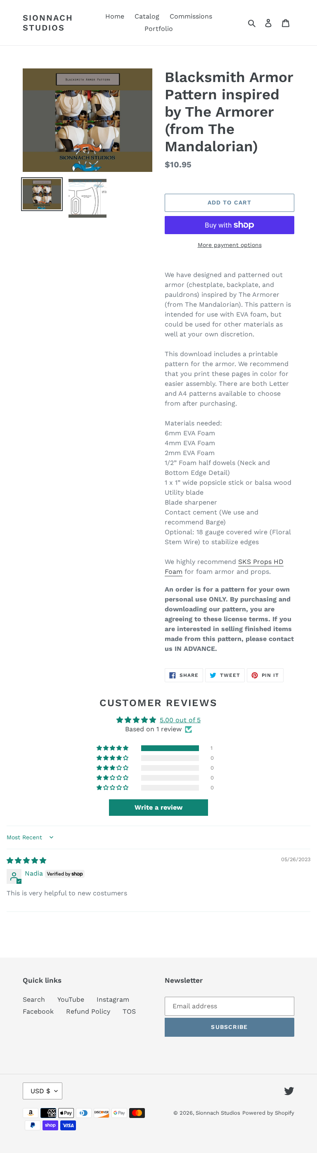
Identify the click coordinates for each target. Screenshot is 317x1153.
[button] (113, 748)
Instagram (113, 999)
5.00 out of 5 (180, 720)
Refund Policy (88, 1011)
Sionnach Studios (48, 23)
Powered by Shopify (268, 1113)
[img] (26, 860)
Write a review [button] (158, 807)
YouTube (70, 999)
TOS (129, 1011)
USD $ (40, 1091)
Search (34, 999)
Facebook (38, 1011)
